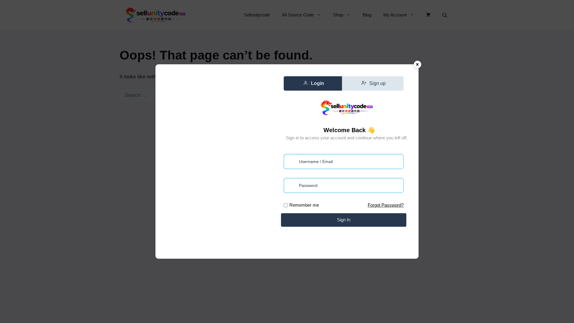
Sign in (343, 219)
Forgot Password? (386, 205)
